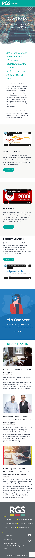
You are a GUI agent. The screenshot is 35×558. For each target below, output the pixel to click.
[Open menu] (31, 3)
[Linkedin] (29, 535)
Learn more (9, 170)
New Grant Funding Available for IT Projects (17, 371)
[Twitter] (29, 541)
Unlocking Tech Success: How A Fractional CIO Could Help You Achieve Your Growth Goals (16, 471)
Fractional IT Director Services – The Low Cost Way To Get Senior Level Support (17, 419)
